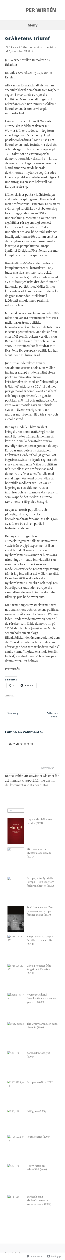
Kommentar (47, 767)
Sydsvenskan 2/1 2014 (21, 51)
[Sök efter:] (16, 811)
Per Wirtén (41, 10)
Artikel (53, 47)
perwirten (38, 47)
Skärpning (12, 713)
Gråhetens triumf (52, 715)
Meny (33, 25)
